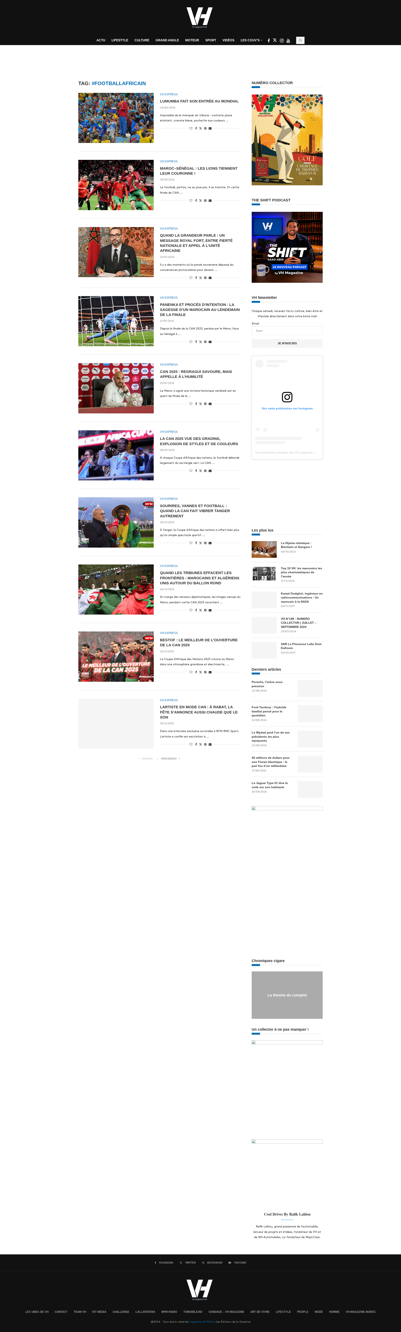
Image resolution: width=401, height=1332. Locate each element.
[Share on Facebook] (196, 128)
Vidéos (228, 40)
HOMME (334, 1311)
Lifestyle (120, 40)
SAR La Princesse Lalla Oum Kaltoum (301, 646)
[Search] (300, 40)
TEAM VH (80, 1311)
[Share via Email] (210, 128)
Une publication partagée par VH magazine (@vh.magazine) (295, 452)
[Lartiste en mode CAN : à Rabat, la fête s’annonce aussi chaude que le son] (116, 724)
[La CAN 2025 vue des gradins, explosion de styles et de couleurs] (116, 455)
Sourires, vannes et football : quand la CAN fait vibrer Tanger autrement (195, 511)
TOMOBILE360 (192, 1311)
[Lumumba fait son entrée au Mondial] (116, 118)
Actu (100, 40)
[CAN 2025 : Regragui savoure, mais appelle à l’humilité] (116, 388)
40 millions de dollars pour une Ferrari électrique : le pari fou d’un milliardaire (271, 762)
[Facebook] (269, 41)
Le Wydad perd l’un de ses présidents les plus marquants (271, 736)
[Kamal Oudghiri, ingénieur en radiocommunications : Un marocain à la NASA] (264, 600)
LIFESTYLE (283, 1311)
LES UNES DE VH (36, 1311)
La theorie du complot (287, 995)
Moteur (192, 40)
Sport (210, 40)
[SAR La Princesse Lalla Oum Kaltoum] (264, 650)
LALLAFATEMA (145, 1311)
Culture (142, 40)
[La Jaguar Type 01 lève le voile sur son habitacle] (310, 789)
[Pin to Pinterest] (205, 128)
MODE (319, 1311)
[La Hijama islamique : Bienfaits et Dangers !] (264, 549)
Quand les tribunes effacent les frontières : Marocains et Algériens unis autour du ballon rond (199, 578)
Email (255, 323)
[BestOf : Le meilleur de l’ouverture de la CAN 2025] (116, 656)
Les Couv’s (250, 40)
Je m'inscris (287, 343)
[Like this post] (190, 128)
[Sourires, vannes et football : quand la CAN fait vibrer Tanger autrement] (116, 522)
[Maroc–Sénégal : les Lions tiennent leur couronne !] (116, 185)
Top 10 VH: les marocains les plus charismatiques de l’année (301, 572)
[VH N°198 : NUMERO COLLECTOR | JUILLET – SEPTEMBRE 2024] (264, 625)
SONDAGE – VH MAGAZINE (226, 1311)
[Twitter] (275, 41)
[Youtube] (288, 41)
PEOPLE (302, 1311)
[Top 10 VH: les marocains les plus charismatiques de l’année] (264, 574)
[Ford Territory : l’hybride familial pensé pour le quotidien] (310, 713)
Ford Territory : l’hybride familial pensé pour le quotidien (269, 711)
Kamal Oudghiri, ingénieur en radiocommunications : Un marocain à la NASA (302, 597)
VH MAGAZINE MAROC (361, 1311)
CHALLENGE (121, 1311)
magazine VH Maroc (202, 1322)
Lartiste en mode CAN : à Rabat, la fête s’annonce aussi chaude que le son (199, 712)
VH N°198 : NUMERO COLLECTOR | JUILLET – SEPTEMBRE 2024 (298, 623)
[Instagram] (282, 41)
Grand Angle (167, 40)
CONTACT (61, 1311)
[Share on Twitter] (200, 128)
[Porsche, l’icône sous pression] (310, 688)
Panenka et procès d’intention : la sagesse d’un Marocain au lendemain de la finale (200, 310)
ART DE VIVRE (260, 1311)
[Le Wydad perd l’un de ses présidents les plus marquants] (310, 739)
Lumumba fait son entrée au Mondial (199, 101)
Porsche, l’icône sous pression (267, 684)
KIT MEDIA (99, 1311)
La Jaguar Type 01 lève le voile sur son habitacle (270, 785)
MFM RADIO (169, 1311)
